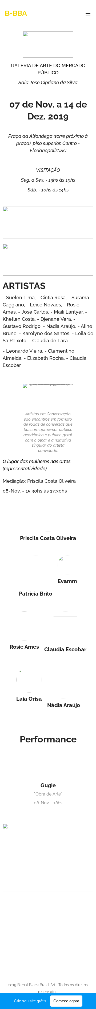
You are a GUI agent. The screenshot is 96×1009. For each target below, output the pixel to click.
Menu (88, 13)
